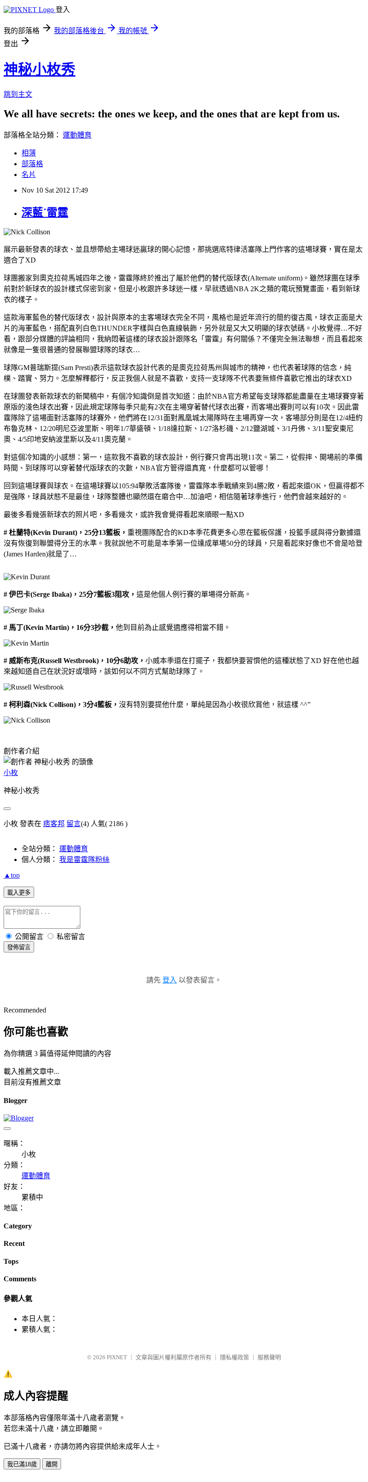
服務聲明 (269, 1357)
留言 (73, 823)
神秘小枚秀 (39, 69)
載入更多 (19, 892)
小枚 (11, 772)
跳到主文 (18, 94)
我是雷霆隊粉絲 (84, 859)
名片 (29, 174)
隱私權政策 (234, 1357)
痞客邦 (54, 823)
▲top (12, 875)
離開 (51, 1464)
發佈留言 (19, 947)
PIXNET (117, 1357)
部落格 (32, 164)
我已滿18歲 (22, 1464)
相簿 (29, 153)
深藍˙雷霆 (45, 212)
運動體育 (77, 135)
